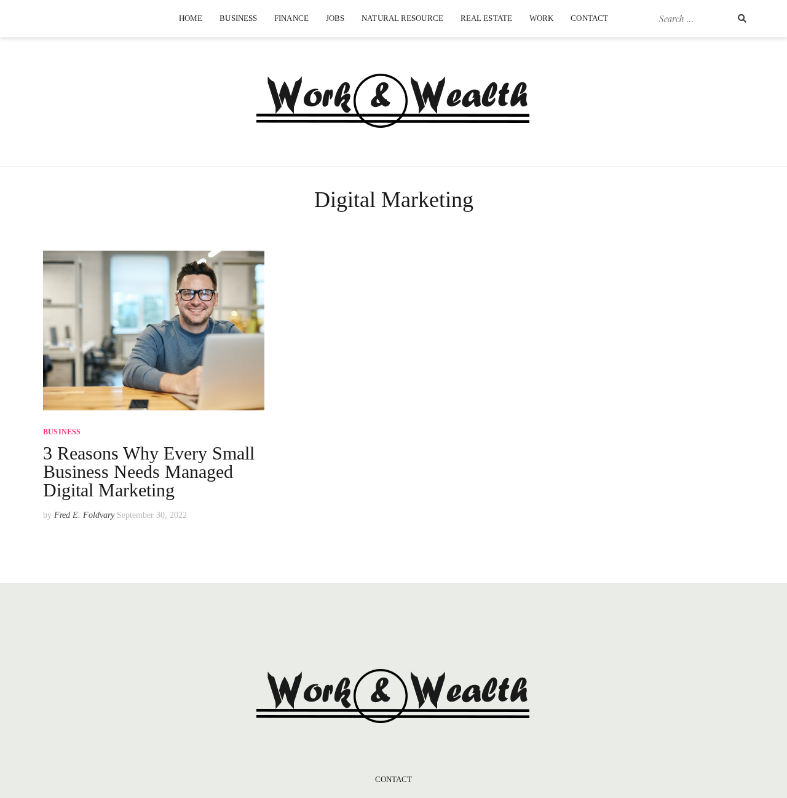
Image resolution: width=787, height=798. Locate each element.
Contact (589, 18)
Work (541, 18)
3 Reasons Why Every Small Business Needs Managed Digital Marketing (149, 471)
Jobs (335, 18)
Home (190, 18)
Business (238, 18)
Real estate (486, 18)
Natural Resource (402, 18)
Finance (291, 18)
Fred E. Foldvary (84, 515)
